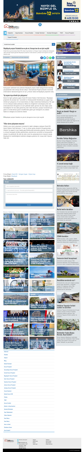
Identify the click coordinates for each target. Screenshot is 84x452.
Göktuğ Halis (70, 81)
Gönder (29, 205)
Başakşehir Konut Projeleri (10, 376)
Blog (5, 360)
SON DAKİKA (18, 21)
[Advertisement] (28, 158)
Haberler (6, 351)
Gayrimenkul (48, 442)
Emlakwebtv (6, 57)
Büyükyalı (14, 176)
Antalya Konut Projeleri (10, 388)
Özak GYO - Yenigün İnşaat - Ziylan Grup (23, 174)
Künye (34, 442)
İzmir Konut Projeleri (9, 379)
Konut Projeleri (8, 367)
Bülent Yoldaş (71, 87)
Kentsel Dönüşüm (8, 409)
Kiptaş (5, 397)
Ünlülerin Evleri (8, 427)
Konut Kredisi (7, 403)
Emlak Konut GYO (8, 394)
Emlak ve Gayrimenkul (9, 406)
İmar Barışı (6, 418)
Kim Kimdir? (7, 430)
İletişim (34, 439)
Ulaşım (5, 357)
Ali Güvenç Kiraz (70, 67)
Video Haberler (8, 415)
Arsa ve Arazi (7, 424)
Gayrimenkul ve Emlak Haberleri (20, 57)
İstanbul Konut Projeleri (10, 382)
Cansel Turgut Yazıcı (70, 73)
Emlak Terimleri (8, 363)
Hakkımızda (35, 441)
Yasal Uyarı (35, 444)
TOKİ (5, 400)
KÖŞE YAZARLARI (61, 57)
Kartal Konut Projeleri (9, 373)
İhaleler (6, 354)
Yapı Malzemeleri (8, 412)
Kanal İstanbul (7, 391)
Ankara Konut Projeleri (10, 385)
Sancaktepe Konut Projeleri (11, 370)
